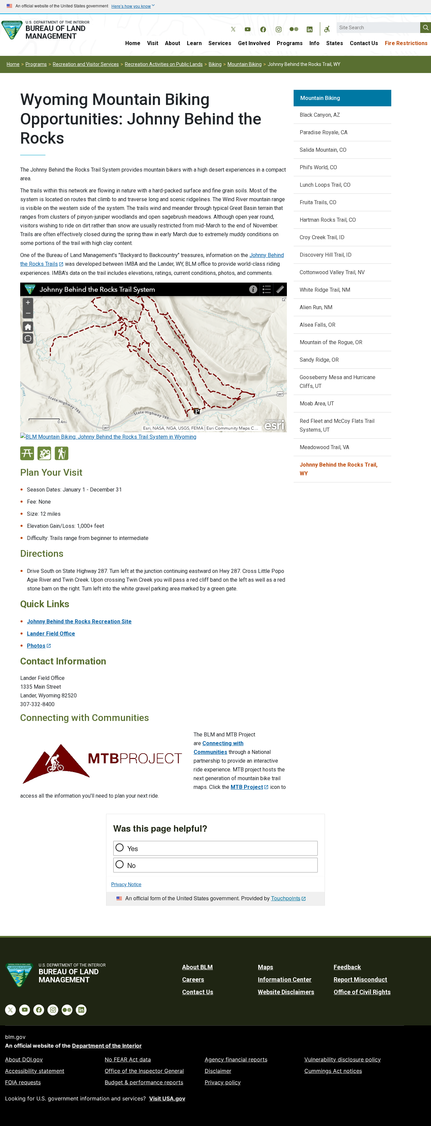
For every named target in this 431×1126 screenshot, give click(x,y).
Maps (265, 967)
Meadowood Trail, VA (324, 447)
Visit (152, 43)
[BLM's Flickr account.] (294, 24)
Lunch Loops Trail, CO (325, 185)
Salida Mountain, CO (323, 150)
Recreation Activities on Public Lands (164, 64)
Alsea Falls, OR (317, 325)
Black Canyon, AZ (320, 115)
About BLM (197, 967)
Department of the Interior (107, 1045)
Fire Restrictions (406, 43)
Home (132, 43)
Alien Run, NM (316, 307)
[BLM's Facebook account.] (263, 28)
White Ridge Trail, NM (325, 290)
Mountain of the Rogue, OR (331, 342)
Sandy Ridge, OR (319, 360)
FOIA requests (23, 1082)
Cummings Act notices (333, 1070)
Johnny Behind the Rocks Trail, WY (338, 469)
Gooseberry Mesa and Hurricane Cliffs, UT (337, 381)
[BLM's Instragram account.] (278, 28)
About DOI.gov (24, 1059)
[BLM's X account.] (232, 24)
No (131, 865)
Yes (132, 848)
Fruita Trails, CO (318, 202)
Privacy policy (223, 1082)
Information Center (284, 979)
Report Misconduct (360, 979)
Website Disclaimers (286, 991)
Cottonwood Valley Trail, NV (332, 272)
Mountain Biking (245, 64)
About (172, 43)
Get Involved (254, 43)
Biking (215, 64)
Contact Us (364, 43)
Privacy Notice (126, 884)
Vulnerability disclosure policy (342, 1059)
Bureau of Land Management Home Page (52, 30)
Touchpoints (285, 898)
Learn (194, 43)
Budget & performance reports (144, 1082)
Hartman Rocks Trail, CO (328, 220)
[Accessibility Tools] (327, 29)
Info (314, 43)
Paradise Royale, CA (323, 132)
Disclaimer (218, 1070)
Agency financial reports (236, 1059)
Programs (290, 43)
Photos (36, 646)
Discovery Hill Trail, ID (326, 255)
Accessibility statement (34, 1070)
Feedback (347, 967)
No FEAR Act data (128, 1059)
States (334, 43)
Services (219, 43)
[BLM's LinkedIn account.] (309, 28)
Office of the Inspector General (144, 1070)
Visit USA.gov (167, 1098)
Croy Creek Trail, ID (322, 237)
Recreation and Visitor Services (86, 64)
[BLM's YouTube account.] (247, 28)
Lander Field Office (51, 633)
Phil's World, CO (318, 167)
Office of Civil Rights (362, 991)
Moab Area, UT (317, 403)
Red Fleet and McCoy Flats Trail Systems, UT (337, 425)
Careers (193, 979)
